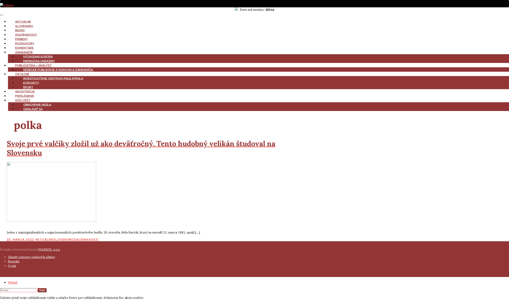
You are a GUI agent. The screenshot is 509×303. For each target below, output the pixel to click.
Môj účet (22, 100)
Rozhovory (24, 43)
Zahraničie (24, 52)
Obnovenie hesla (37, 104)
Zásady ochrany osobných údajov (31, 257)
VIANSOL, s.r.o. (49, 249)
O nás (12, 265)
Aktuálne (23, 21)
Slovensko (24, 26)
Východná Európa (38, 56)
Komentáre (24, 48)
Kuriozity (31, 83)
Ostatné (22, 74)
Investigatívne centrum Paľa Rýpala (53, 78)
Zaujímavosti (26, 35)
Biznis (20, 30)
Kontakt (14, 261)
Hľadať (12, 282)
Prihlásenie (24, 96)
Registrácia (25, 91)
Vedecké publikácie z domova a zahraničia (58, 69)
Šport (28, 87)
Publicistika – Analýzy (33, 65)
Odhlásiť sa (33, 109)
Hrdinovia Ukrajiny (39, 61)
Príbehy (21, 39)
